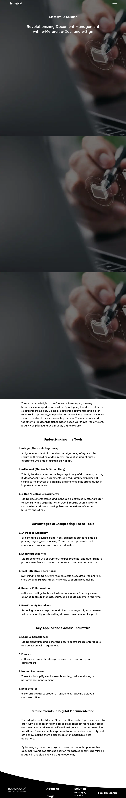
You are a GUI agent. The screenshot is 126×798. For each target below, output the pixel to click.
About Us (52, 788)
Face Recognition (108, 793)
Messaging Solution (80, 794)
